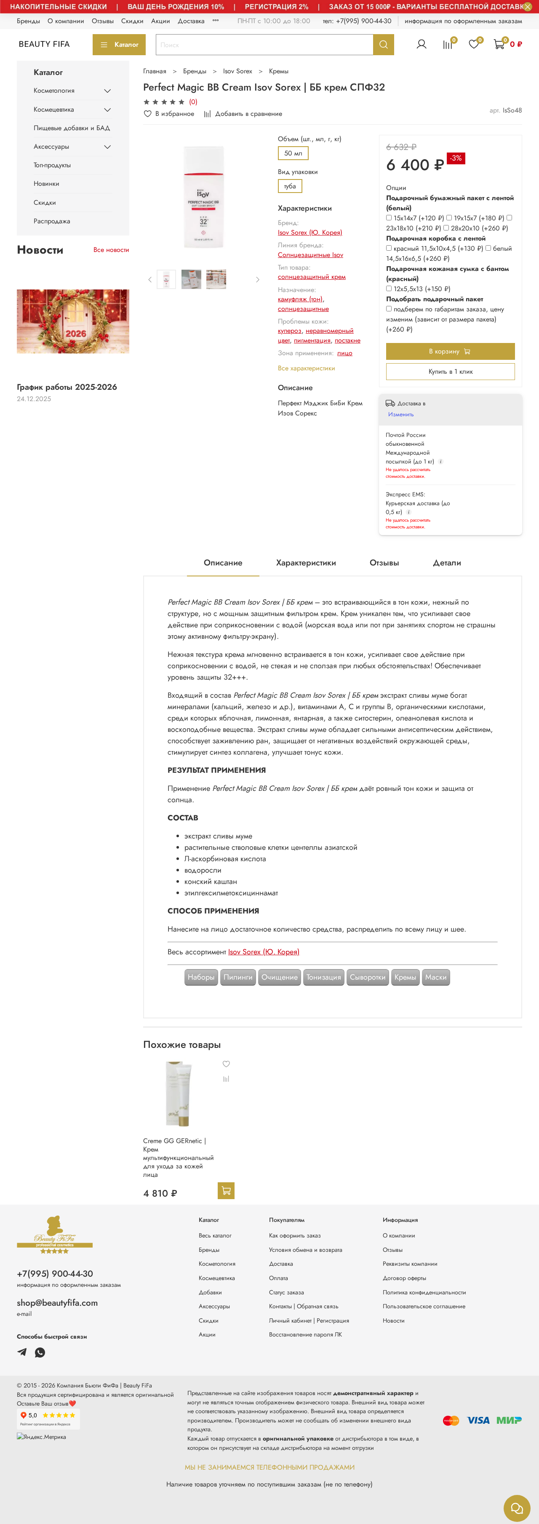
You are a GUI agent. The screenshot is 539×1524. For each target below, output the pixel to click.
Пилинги (238, 977)
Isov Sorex (237, 71)
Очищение (279, 977)
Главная (154, 71)
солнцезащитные (303, 308)
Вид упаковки (298, 172)
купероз (290, 330)
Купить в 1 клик (451, 371)
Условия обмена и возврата (305, 1249)
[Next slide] (251, 195)
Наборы (201, 977)
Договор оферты (404, 1278)
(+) (420, 218)
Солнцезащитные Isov (310, 255)
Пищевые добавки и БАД (72, 128)
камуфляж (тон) (300, 299)
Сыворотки (368, 977)
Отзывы (103, 21)
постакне (347, 340)
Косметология (54, 90)
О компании (66, 21)
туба (290, 186)
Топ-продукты (52, 165)
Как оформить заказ (295, 1235)
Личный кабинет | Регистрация (309, 1320)
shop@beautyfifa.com (57, 1302)
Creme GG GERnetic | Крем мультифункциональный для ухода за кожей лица (178, 1157)
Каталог (127, 44)
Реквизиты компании (410, 1263)
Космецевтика (54, 109)
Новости (394, 1320)
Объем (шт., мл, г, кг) (310, 139)
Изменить (401, 414)
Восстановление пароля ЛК (305, 1334)
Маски (436, 977)
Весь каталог (215, 1235)
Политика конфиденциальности (424, 1292)
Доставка (191, 21)
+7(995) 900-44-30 (55, 1273)
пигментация (312, 340)
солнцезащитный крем (312, 276)
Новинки (46, 183)
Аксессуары (51, 146)
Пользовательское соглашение (424, 1306)
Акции (160, 21)
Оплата (278, 1278)
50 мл (293, 153)
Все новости (111, 249)
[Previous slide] (157, 195)
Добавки (210, 1292)
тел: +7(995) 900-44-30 (357, 21)
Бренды (28, 21)
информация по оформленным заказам (463, 21)
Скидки (132, 21)
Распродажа (52, 221)
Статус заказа (286, 1292)
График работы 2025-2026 (67, 387)
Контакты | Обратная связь (304, 1306)
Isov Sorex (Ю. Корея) (310, 232)
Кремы (278, 71)
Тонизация (324, 977)
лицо (344, 353)
